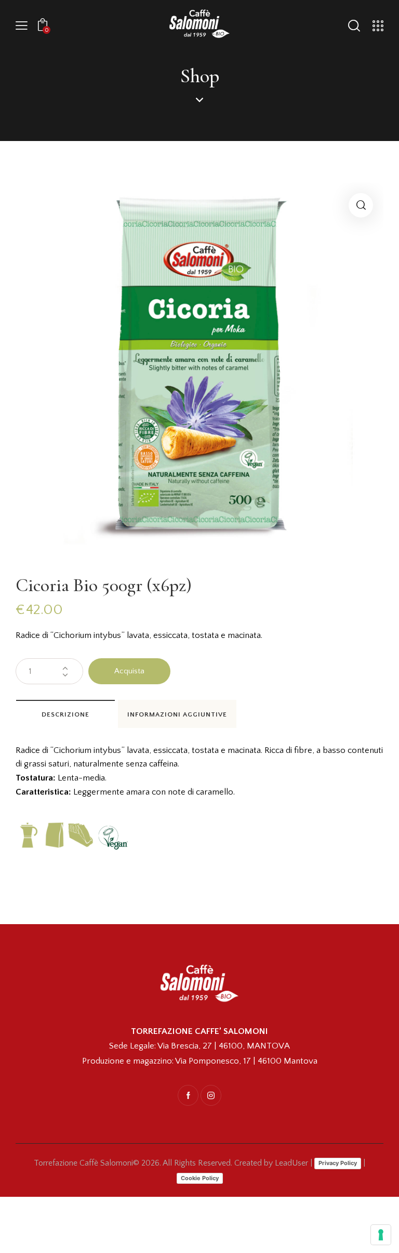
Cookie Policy (200, 1178)
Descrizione (65, 714)
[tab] (65, 714)
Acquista (129, 671)
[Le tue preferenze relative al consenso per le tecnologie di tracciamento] (381, 1235)
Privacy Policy (337, 1163)
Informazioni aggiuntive (177, 714)
